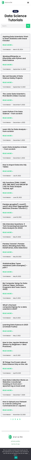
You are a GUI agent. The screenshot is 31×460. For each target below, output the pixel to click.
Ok (16, 457)
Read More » (8, 45)
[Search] (28, 26)
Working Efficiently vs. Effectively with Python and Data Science (14, 58)
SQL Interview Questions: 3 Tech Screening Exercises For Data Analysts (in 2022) (15, 226)
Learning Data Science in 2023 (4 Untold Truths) (15, 326)
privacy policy (15, 441)
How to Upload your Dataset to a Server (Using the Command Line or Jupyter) (15, 404)
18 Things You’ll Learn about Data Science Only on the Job (15, 363)
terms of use (15, 444)
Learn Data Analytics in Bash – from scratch (15, 148)
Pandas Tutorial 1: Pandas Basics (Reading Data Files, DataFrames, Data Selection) (15, 246)
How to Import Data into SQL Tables (15, 166)
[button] (28, 2)
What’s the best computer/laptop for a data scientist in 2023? (15, 307)
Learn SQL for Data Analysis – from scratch (15, 130)
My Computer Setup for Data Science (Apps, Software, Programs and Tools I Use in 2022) (15, 286)
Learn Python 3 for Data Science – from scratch (13, 112)
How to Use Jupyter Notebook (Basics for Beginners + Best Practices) (15, 344)
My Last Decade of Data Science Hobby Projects (13, 77)
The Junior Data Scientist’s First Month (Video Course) (14, 95)
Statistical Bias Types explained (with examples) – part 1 (15, 265)
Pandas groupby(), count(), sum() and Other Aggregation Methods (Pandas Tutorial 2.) (15, 206)
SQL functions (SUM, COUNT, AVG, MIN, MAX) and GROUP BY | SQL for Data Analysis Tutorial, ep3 (15, 185)
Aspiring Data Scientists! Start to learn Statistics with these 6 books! (15, 38)
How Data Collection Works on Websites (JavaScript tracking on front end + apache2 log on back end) (15, 383)
